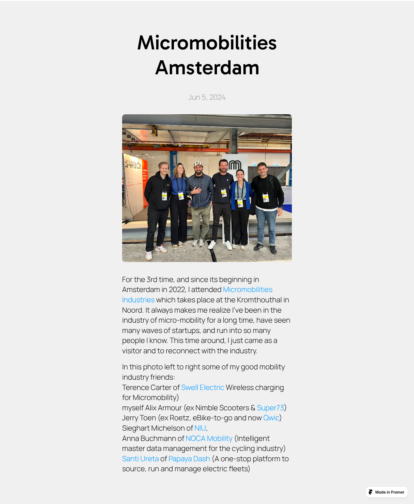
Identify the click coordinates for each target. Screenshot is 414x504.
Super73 (270, 407)
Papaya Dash (189, 458)
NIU (200, 428)
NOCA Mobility (209, 438)
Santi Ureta (140, 458)
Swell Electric (202, 387)
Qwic (271, 417)
